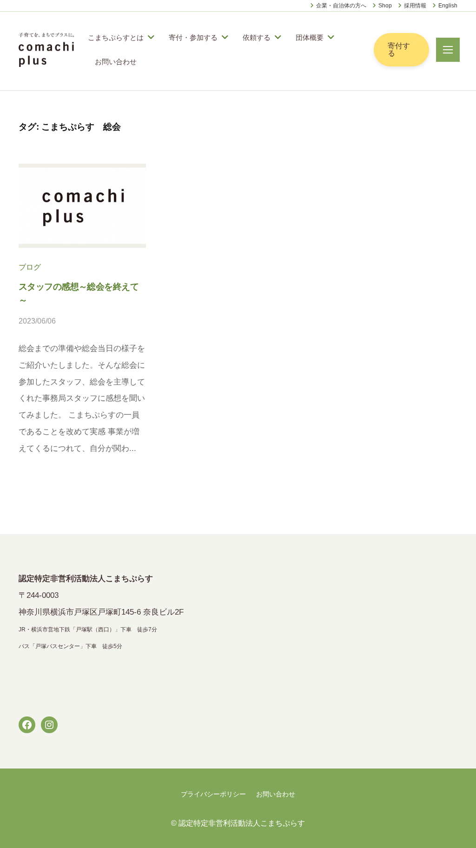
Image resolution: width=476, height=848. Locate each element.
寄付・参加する (193, 37)
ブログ (30, 267)
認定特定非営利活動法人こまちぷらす (241, 823)
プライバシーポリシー (213, 794)
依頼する (257, 37)
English (447, 5)
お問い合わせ (116, 62)
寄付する (399, 49)
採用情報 (415, 5)
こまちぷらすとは (116, 37)
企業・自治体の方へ (341, 5)
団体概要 (310, 37)
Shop (385, 5)
